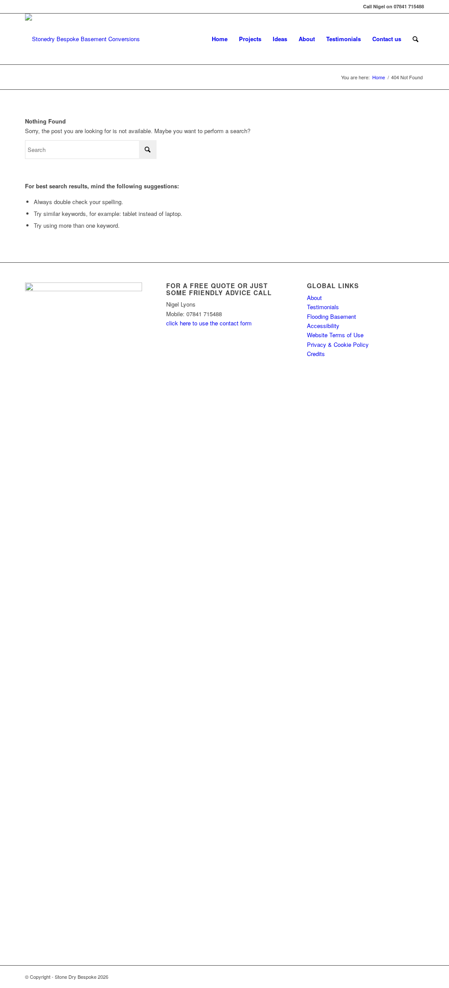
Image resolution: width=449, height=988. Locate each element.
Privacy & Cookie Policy (338, 344)
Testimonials (323, 307)
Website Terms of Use (335, 335)
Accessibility (323, 325)
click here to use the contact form (209, 323)
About (314, 297)
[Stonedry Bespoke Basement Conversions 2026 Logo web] (82, 39)
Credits (316, 353)
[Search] (415, 39)
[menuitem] (219, 39)
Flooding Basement (331, 316)
